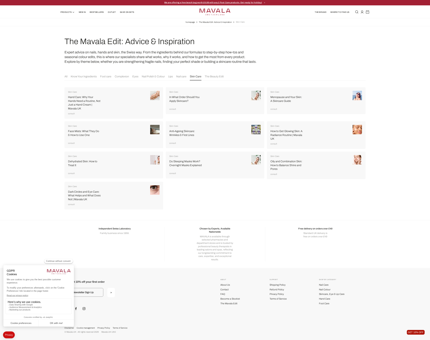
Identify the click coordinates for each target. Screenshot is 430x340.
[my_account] (362, 12)
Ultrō (114, 332)
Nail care (181, 76)
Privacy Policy (277, 294)
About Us (225, 285)
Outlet (112, 12)
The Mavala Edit (228, 303)
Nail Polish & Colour (153, 76)
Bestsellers (97, 12)
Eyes (135, 76)
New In (82, 12)
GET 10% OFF (416, 332)
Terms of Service (278, 299)
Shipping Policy (278, 285)
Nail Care (324, 285)
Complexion (122, 76)
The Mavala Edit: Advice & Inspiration (215, 22)
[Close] (264, 3)
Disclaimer (69, 328)
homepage (190, 22)
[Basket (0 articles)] (368, 12)
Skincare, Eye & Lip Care (332, 294)
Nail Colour (324, 289)
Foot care (105, 76)
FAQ (222, 294)
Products (66, 12)
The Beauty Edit (214, 76)
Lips (170, 76)
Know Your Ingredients (84, 76)
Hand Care (324, 299)
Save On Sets (127, 12)
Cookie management (86, 328)
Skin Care (195, 76)
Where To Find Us (339, 12)
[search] (357, 12)
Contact (224, 289)
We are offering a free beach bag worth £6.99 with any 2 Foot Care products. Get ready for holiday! (213, 2)
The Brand (320, 12)
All (65, 76)
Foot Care (324, 303)
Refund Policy (277, 289)
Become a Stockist (230, 299)
